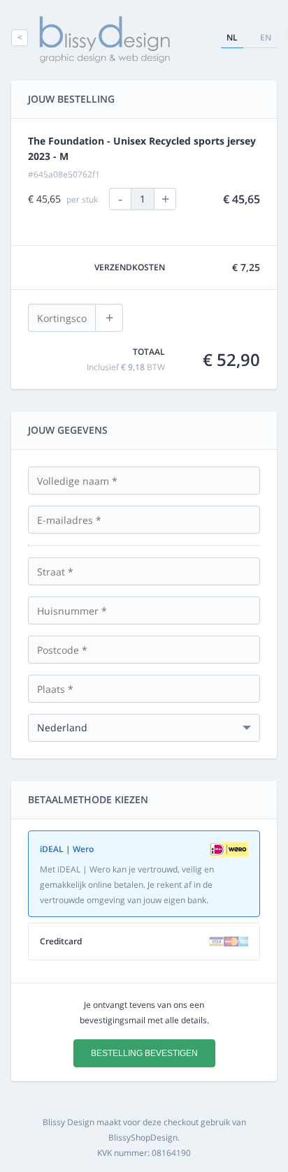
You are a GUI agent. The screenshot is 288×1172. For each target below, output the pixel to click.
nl (232, 37)
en (265, 37)
